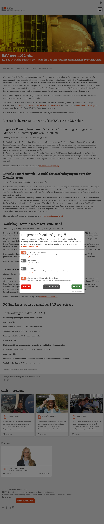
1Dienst (30, 272)
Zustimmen (77, 286)
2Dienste (30, 264)
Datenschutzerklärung (29, 246)
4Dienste (30, 256)
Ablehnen (26, 286)
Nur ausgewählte (51, 286)
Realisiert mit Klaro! (77, 291)
